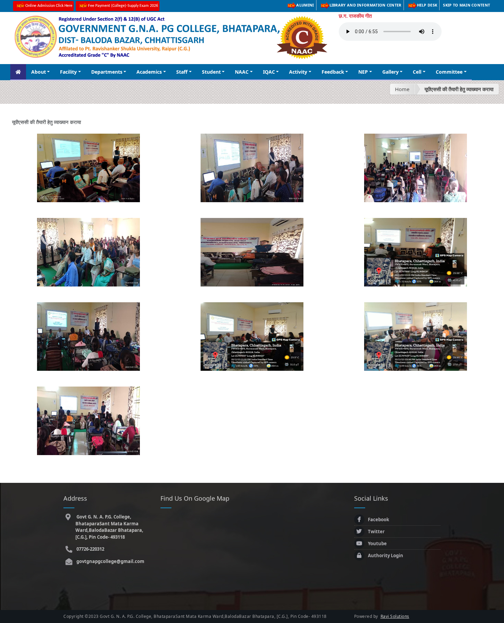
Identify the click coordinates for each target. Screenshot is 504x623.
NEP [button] (363, 72)
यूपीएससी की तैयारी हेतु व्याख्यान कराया (458, 89)
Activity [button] (298, 72)
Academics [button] (149, 72)
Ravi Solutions (395, 616)
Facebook (378, 519)
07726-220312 (89, 549)
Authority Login (385, 555)
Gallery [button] (390, 72)
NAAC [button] (242, 72)
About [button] (38, 72)
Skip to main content (466, 5)
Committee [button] (449, 72)
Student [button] (211, 72)
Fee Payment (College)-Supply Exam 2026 (123, 6)
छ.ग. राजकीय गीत (355, 15)
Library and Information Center (365, 5)
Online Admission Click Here (48, 6)
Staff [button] (182, 72)
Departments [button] (106, 72)
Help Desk (427, 5)
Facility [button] (68, 72)
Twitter (376, 531)
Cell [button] (417, 72)
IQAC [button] (269, 72)
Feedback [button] (333, 72)
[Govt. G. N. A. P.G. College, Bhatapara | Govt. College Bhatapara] (88, 167)
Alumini (305, 5)
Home (402, 89)
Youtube (377, 543)
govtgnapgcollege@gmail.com (109, 561)
